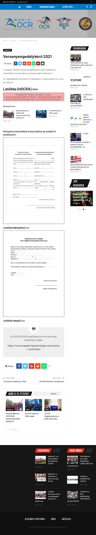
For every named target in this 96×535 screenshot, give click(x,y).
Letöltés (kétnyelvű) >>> (16, 227)
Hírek (29, 6)
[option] (81, 200)
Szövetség (67, 6)
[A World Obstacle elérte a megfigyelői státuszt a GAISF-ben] (40, 495)
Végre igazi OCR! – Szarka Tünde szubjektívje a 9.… (81, 197)
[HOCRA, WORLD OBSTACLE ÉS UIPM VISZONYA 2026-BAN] (75, 118)
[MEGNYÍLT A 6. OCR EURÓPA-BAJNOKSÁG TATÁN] (40, 460)
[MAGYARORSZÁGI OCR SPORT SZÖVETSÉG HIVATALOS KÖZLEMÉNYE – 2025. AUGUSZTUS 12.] (75, 160)
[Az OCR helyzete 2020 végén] (41, 114)
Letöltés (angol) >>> (14, 320)
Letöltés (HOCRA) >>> (20, 89)
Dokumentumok (47, 6)
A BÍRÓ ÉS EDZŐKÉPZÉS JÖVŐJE (85, 478)
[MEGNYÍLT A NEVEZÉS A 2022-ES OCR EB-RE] (40, 477)
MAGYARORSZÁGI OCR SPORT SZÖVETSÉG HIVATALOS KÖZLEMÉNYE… (81, 167)
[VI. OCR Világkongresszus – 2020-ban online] (53, 405)
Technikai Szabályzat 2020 (14, 381)
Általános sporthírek (35, 519)
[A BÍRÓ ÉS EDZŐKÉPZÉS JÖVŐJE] (75, 80)
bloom (64, 527)
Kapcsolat (23, 2)
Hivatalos (7, 50)
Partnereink (10, 2)
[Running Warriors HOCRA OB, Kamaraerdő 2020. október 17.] (8, 114)
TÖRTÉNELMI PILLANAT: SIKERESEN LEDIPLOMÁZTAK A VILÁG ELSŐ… (81, 65)
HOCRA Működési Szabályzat (51, 381)
